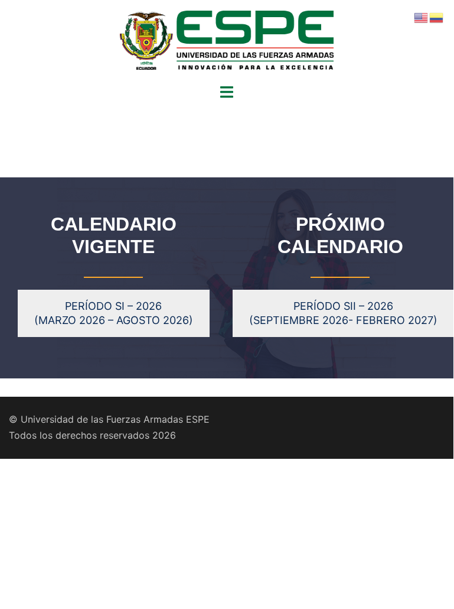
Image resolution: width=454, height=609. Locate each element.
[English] (421, 16)
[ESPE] (227, 41)
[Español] (437, 16)
